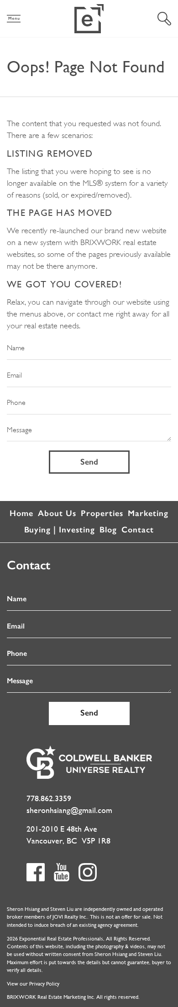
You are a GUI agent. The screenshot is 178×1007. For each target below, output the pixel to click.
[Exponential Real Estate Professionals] (89, 18)
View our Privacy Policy (33, 984)
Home (21, 513)
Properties (102, 513)
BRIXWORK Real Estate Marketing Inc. (51, 997)
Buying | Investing (59, 530)
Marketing (148, 513)
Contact (137, 530)
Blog (108, 530)
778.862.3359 (48, 798)
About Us (57, 513)
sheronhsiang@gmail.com (69, 810)
